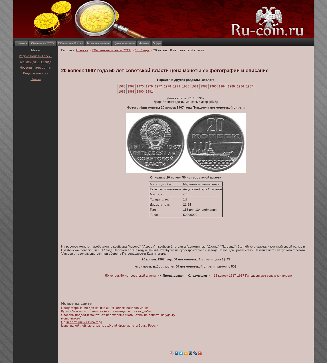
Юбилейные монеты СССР (111, 50)
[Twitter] (181, 353)
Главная (21, 43)
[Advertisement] (35, 93)
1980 (185, 86)
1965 (121, 86)
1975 (149, 86)
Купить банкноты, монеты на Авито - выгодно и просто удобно (106, 311)
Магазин (144, 43)
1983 (213, 86)
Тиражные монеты (98, 43)
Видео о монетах (35, 73)
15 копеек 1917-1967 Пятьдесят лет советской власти (253, 275)
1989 (131, 91)
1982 (204, 86)
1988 (121, 91)
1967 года (142, 50)
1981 (194, 86)
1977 (158, 86)
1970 (140, 86)
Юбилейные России (70, 43)
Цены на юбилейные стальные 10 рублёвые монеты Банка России (109, 325)
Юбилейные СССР (42, 43)
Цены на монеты (124, 43)
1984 (222, 86)
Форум (157, 43)
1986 (240, 86)
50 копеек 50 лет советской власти (130, 275)
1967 (131, 86)
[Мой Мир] (190, 353)
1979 (176, 86)
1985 (231, 86)
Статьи (36, 79)
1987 (249, 86)
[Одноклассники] (186, 353)
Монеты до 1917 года (35, 61)
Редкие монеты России (35, 56)
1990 (140, 91)
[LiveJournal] (195, 353)
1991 (149, 91)
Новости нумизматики (36, 67)
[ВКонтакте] (176, 353)
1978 (167, 86)
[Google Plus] (200, 353)
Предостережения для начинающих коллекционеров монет (104, 307)
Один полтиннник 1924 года (81, 322)
